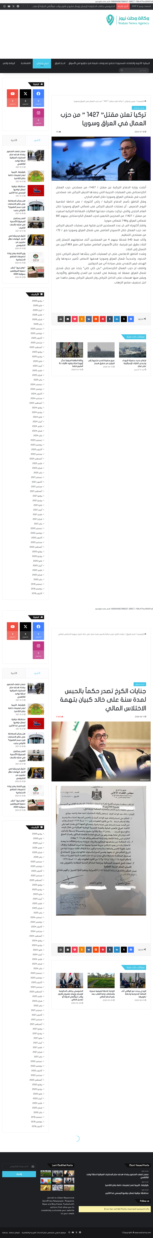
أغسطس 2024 (35, 403)
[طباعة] (61, 319)
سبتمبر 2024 (36, 398)
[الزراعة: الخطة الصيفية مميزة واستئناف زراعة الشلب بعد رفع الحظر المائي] (45, 1173)
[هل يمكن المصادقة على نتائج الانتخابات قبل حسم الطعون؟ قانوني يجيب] (36, 205)
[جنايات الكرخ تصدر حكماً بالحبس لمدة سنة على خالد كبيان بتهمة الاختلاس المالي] (69, 1173)
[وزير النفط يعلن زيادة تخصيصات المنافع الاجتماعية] (36, 257)
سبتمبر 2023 (36, 454)
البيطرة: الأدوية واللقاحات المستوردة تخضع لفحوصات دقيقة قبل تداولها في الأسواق (109, 63)
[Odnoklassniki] (82, 319)
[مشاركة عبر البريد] (68, 319)
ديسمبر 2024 (36, 384)
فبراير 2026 (37, 319)
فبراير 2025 (37, 375)
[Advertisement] (50, 34)
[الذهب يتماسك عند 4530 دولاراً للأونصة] (45, 1188)
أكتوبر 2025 (36, 338)
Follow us (144, 1201)
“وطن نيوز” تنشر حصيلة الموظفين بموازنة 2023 (17, 271)
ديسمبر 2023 (36, 440)
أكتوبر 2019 (37, 593)
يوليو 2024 (37, 408)
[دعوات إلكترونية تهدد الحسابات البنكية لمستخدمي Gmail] (45, 1180)
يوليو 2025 (37, 352)
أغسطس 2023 (36, 459)
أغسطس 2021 (36, 491)
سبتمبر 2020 (36, 542)
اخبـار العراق (60, 63)
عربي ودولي (42, 63)
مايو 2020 (37, 561)
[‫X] (124, 319)
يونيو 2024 (37, 412)
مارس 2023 (37, 463)
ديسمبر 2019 (36, 584)
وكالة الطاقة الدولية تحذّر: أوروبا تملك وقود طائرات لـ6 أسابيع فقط (71, 363)
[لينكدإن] (117, 319)
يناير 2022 (38, 473)
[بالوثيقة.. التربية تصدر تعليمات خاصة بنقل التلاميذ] (36, 176)
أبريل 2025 (37, 366)
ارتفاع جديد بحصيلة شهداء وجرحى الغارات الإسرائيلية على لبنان (134, 363)
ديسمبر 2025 (36, 329)
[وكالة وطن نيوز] (127, 20)
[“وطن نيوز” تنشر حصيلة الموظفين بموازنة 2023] (36, 272)
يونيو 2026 (37, 301)
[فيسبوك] (131, 319)
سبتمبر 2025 (36, 343)
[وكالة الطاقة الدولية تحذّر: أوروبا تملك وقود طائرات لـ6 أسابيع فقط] (69, 350)
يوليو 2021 (37, 496)
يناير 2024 (37, 436)
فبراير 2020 (37, 575)
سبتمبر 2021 (36, 487)
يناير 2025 (38, 380)
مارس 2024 (37, 426)
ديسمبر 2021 (36, 477)
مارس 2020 (37, 570)
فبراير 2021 (37, 519)
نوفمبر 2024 (36, 389)
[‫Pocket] (75, 319)
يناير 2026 (38, 324)
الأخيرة (14, 140)
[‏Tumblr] (110, 319)
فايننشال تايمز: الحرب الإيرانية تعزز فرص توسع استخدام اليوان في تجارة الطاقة (78, 6)
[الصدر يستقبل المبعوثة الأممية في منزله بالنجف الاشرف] (36, 222)
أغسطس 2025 (36, 347)
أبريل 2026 (37, 310)
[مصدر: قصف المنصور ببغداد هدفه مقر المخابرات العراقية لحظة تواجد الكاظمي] (36, 155)
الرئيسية (140, 101)
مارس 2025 (37, 371)
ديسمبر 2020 (36, 528)
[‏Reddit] (96, 319)
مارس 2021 (37, 514)
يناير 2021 (38, 524)
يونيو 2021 (37, 501)
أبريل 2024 (37, 422)
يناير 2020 (38, 579)
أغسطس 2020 (36, 547)
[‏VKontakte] (89, 319)
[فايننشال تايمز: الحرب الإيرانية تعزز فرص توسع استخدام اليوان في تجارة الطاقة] (57, 1180)
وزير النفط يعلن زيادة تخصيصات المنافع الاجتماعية (16, 256)
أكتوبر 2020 (36, 538)
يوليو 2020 (37, 552)
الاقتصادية (25, 63)
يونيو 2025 (37, 357)
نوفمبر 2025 (36, 333)
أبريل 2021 (37, 510)
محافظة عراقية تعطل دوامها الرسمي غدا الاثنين (17, 189)
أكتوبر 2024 (36, 394)
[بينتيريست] (103, 319)
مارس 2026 (37, 315)
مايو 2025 (37, 361)
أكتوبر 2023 (36, 449)
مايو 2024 (37, 417)
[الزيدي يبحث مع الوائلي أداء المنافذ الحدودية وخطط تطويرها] (57, 1173)
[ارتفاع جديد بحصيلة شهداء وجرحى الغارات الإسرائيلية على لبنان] (132, 350)
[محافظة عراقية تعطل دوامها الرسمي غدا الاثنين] (36, 190)
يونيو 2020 (37, 556)
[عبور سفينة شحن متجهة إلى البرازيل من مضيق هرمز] (101, 350)
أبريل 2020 (37, 566)
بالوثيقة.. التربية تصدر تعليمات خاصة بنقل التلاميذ (16, 175)
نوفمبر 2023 (36, 445)
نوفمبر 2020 (36, 533)
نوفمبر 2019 (36, 589)
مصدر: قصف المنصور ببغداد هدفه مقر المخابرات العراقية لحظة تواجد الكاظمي (16, 157)
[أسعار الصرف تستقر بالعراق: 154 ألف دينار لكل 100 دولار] (57, 1188)
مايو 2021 (38, 505)
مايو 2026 (37, 306)
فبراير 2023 (37, 468)
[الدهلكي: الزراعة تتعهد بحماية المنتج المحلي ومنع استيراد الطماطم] (69, 1188)
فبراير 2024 (37, 431)
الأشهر (37, 140)
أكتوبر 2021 (37, 482)
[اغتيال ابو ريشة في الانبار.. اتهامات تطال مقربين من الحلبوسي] (36, 240)
